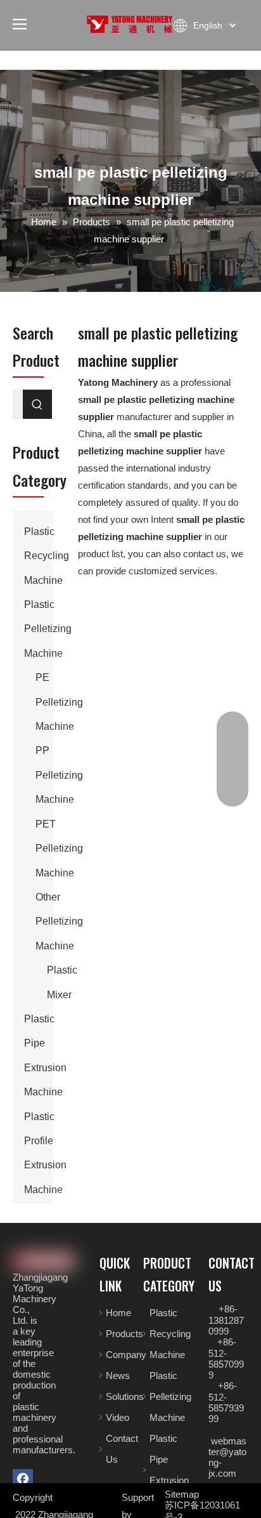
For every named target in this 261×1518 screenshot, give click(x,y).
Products (124, 1333)
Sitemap (182, 1494)
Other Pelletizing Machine (59, 921)
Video (117, 1417)
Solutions (125, 1396)
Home (118, 1312)
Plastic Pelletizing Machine (48, 629)
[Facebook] (23, 1479)
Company (126, 1354)
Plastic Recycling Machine (46, 556)
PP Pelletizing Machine (59, 775)
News (118, 1375)
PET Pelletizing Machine (59, 848)
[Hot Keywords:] (37, 404)
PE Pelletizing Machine (59, 702)
